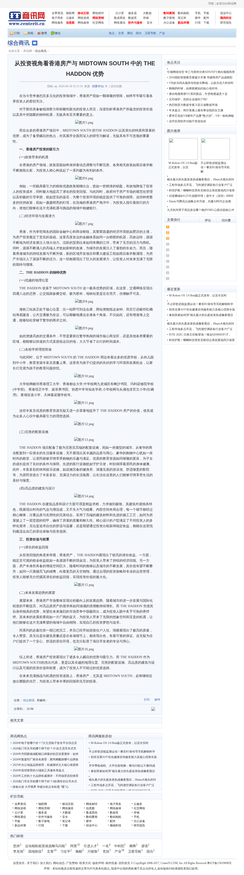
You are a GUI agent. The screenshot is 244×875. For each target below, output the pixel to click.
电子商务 (57, 18)
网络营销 (98, 18)
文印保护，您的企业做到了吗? (188, 99)
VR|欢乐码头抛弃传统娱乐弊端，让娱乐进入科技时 (201, 83)
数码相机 (183, 13)
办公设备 (169, 22)
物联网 (70, 13)
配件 (206, 18)
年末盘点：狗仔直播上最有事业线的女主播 (196, 110)
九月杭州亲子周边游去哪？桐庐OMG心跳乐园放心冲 (200, 210)
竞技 (106, 851)
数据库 (132, 18)
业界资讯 (57, 13)
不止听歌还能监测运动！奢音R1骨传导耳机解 (215, 167)
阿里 (73, 846)
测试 (130, 33)
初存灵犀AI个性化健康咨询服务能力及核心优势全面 (124, 757)
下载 (206, 22)
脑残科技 (226, 18)
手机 (198, 13)
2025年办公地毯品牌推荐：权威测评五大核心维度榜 (45, 765)
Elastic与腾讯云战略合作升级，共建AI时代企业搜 (200, 201)
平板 (206, 13)
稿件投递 (111, 863)
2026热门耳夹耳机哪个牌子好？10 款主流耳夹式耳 (44, 748)
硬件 (198, 18)
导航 (211, 3)
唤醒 (79, 851)
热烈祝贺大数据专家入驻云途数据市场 (193, 105)
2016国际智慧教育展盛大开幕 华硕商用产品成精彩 (201, 77)
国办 (139, 33)
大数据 (147, 13)
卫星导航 (150, 33)
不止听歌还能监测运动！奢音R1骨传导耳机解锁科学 (122, 751)
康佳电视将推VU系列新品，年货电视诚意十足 (198, 94)
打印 (147, 699)
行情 (198, 22)
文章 (121, 33)
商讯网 (27, 51)
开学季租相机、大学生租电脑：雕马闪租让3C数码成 (122, 765)
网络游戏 (83, 18)
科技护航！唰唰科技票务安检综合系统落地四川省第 (202, 190)
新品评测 (183, 22)
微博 (44, 33)
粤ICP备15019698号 (219, 863)
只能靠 (92, 851)
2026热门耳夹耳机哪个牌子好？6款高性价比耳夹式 (45, 781)
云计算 (119, 13)
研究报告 (226, 22)
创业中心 (226, 13)
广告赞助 (72, 863)
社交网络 (98, 22)
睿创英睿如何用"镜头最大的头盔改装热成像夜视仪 (123, 771)
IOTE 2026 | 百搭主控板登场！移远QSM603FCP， (200, 334)
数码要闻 (169, 13)
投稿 (30, 33)
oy (55, 86)
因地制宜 (35, 851)
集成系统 (119, 18)
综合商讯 (40, 51)
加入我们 (45, 863)
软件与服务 (135, 22)
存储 (146, 18)
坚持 (16, 846)
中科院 (119, 846)
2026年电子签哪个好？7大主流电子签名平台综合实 (45, 743)
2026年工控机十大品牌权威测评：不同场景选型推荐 (45, 776)
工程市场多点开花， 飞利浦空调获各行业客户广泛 (122, 785)
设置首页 (19, 863)
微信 (58, 33)
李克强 (18, 851)
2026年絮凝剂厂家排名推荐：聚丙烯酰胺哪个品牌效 (45, 759)
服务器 (132, 13)
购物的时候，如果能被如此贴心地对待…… (196, 88)
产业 (162, 33)
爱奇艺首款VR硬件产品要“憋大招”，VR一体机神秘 (201, 115)
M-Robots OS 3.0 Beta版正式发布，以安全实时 (119, 743)
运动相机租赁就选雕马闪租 (45, 846)
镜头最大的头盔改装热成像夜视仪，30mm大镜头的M (122, 779)
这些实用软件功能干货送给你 (187, 121)
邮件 (157, 699)
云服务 (70, 18)
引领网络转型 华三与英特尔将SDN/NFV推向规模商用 (201, 72)
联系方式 (85, 863)
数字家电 (169, 18)
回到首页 (124, 863)
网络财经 (98, 13)
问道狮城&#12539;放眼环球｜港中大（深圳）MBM (201, 196)
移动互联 (83, 13)
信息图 (70, 22)
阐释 (132, 846)
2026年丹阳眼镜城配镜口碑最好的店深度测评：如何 (45, 754)
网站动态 (59, 863)
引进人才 (90, 846)
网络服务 (57, 22)
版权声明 (98, 863)
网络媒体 (83, 22)
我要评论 (97, 86)
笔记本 (182, 18)
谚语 (144, 846)
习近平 (65, 851)
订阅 (17, 33)
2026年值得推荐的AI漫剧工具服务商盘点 (38, 770)
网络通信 (119, 22)
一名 (105, 846)
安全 (149, 22)
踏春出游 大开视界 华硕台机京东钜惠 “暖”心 (41, 787)
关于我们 (32, 863)
